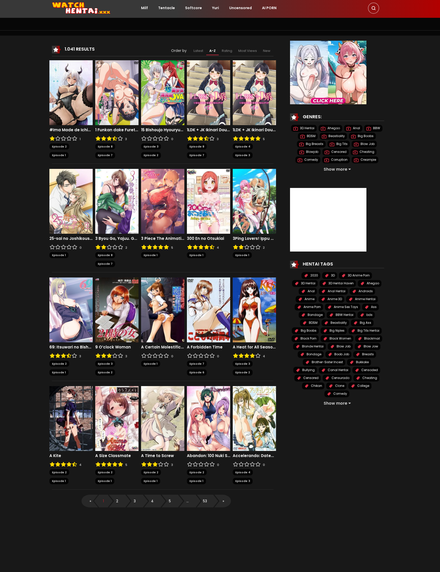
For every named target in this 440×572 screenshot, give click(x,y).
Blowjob (311, 152)
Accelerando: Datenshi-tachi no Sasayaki (254, 455)
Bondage (313, 354)
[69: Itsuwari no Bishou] (71, 309)
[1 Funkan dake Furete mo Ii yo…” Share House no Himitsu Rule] (117, 92)
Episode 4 (242, 146)
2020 (314, 275)
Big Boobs (365, 136)
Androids (365, 291)
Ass (373, 307)
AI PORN (269, 7)
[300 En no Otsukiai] (208, 200)
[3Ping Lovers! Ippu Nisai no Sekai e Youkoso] (254, 200)
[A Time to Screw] (162, 418)
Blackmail (371, 338)
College (362, 386)
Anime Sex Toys (345, 307)
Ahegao (333, 128)
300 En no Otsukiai (205, 238)
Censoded (369, 370)
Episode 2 (59, 146)
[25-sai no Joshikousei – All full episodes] (71, 200)
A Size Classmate (113, 455)
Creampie (368, 159)
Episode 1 (59, 155)
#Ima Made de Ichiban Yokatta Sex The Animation (71, 130)
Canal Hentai (337, 370)
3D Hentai (306, 128)
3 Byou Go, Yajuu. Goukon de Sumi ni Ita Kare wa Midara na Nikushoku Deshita (117, 238)
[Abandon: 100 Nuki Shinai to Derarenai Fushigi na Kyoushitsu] (208, 418)
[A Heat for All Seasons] (254, 309)
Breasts (367, 354)
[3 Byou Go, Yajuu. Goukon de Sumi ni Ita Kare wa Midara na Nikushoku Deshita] (117, 200)
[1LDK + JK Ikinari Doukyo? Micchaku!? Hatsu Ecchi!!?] (208, 92)
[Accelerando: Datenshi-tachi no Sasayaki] (254, 418)
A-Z (212, 50)
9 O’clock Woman (113, 347)
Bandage (315, 315)
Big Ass (365, 322)
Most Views (247, 50)
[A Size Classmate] (117, 418)
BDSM (310, 136)
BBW (376, 128)
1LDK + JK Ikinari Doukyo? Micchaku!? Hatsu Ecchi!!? (208, 130)
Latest (198, 50)
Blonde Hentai (312, 346)
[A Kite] (71, 418)
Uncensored (240, 7)
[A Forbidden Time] (208, 309)
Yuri (215, 7)
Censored (339, 152)
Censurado (340, 378)
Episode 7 (105, 155)
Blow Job (367, 144)
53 (205, 501)
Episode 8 (105, 146)
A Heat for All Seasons (254, 347)
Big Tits (342, 144)
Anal (356, 128)
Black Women (340, 338)
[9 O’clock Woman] (117, 309)
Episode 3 (151, 146)
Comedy (311, 159)
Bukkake (362, 362)
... (187, 501)
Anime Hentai (365, 299)
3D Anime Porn (358, 275)
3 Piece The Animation (162, 238)
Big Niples (337, 330)
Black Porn (308, 338)
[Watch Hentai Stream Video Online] (81, 7)
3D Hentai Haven (341, 283)
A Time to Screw (157, 455)
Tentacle (166, 7)
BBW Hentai (344, 315)
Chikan (316, 386)
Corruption (339, 159)
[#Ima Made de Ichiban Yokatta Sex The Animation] (71, 92)
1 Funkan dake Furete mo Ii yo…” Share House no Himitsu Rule (117, 130)
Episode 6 (196, 372)
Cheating (366, 152)
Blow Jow (370, 346)
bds (369, 315)
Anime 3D (334, 299)
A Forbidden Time (205, 347)
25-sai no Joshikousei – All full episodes (71, 238)
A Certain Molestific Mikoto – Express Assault (162, 347)
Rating (227, 50)
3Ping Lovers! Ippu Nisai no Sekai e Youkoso (254, 238)
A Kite (55, 455)
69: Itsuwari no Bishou (71, 347)
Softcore (193, 7)
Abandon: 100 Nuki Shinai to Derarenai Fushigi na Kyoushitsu (208, 455)
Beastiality (336, 136)
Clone (339, 386)
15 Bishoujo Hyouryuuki (162, 130)
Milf (144, 7)
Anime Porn (312, 307)
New (266, 50)
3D (332, 275)
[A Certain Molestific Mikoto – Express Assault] (162, 309)
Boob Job (341, 354)
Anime (309, 299)
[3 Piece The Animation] (162, 200)
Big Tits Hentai (368, 330)
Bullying (308, 370)
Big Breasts (314, 144)
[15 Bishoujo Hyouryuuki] (162, 92)
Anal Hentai (336, 291)
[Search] (373, 8)
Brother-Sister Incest (327, 362)
